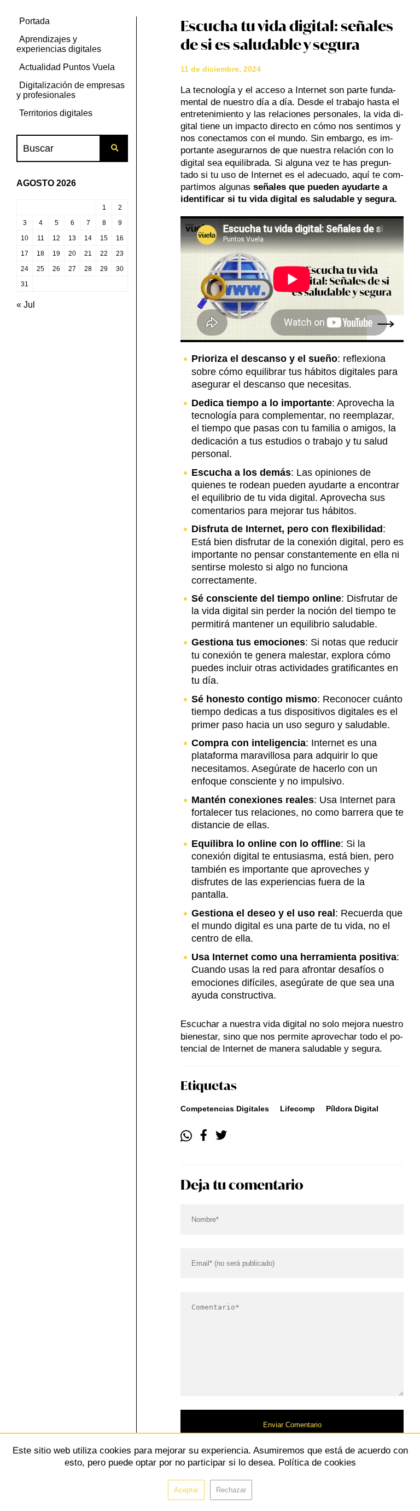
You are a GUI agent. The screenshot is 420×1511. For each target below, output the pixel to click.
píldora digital (352, 1108)
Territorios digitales (55, 113)
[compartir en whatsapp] (186, 1136)
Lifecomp (297, 1108)
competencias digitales (224, 1108)
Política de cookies (317, 1462)
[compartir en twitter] (221, 1136)
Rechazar (231, 1490)
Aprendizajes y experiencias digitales (58, 44)
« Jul (25, 304)
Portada (34, 21)
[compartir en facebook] (203, 1136)
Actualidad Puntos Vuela (67, 67)
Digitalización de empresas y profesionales (70, 90)
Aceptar (186, 1490)
